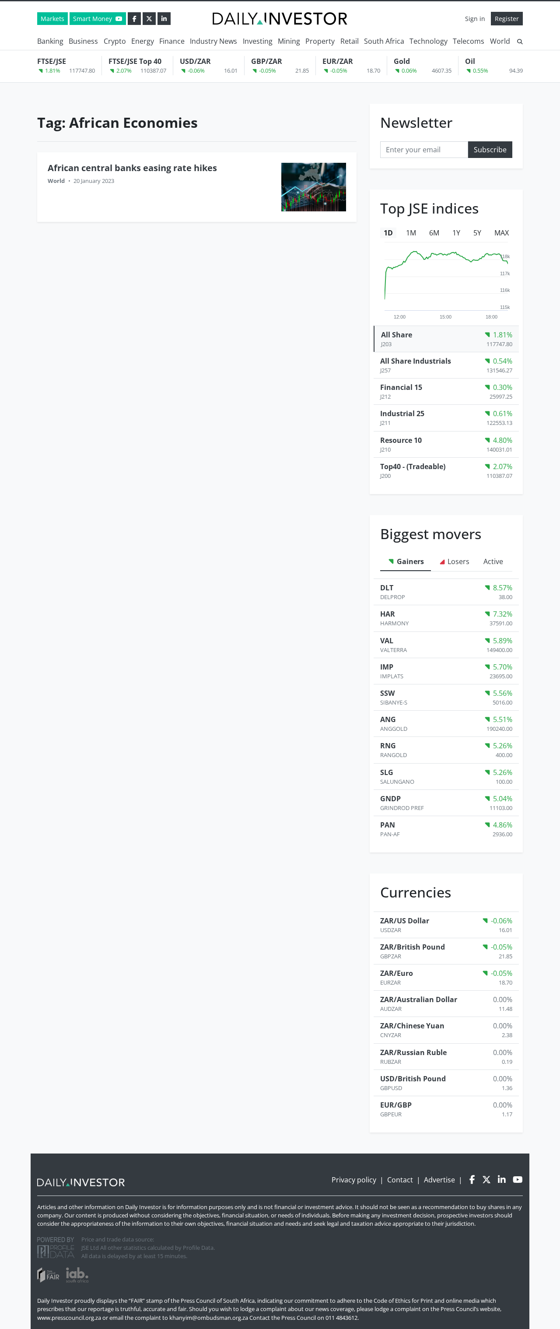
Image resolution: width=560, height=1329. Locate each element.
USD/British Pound (413, 1079)
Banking (50, 41)
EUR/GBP (396, 1105)
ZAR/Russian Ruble (413, 1052)
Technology (429, 41)
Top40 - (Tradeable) (412, 466)
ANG (388, 719)
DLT (386, 588)
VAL (386, 640)
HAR (387, 614)
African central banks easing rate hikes (132, 168)
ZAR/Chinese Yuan (412, 1026)
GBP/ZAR (266, 61)
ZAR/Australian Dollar (418, 999)
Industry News (213, 41)
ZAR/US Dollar (404, 921)
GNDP (390, 798)
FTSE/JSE (51, 61)
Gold (402, 61)
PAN (387, 825)
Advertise (439, 1180)
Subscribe (490, 149)
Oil (470, 61)
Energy (142, 41)
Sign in (475, 18)
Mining (289, 41)
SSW (387, 693)
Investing (258, 41)
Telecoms (468, 41)
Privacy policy (354, 1180)
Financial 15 (401, 387)
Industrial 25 (402, 413)
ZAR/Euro (396, 973)
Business (83, 41)
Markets (52, 18)
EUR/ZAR (337, 61)
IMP (386, 667)
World (500, 41)
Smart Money (93, 18)
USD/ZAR (195, 61)
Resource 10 (401, 440)
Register (507, 18)
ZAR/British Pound (412, 947)
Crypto (115, 41)
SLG (386, 772)
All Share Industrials (415, 361)
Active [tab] (493, 561)
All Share (396, 335)
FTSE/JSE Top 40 (134, 61)
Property (320, 41)
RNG (388, 745)
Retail (349, 41)
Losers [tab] (457, 561)
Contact (400, 1180)
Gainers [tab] (409, 561)
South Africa (384, 41)
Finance (172, 41)
